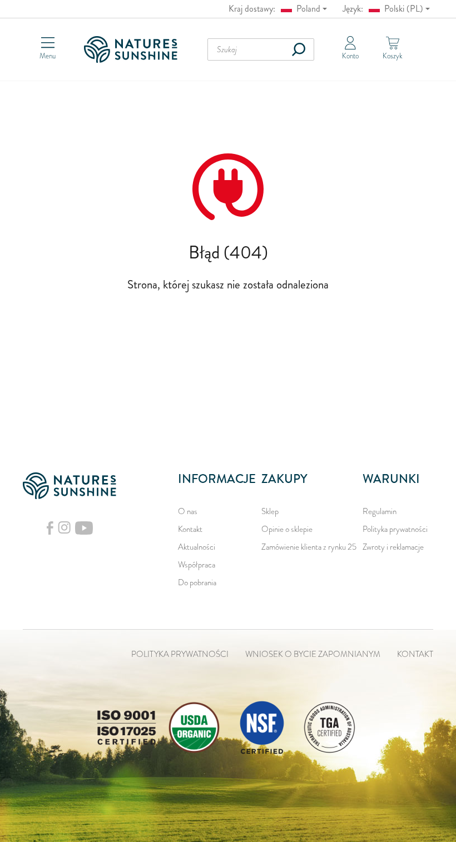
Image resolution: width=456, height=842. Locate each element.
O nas (187, 511)
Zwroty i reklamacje (393, 547)
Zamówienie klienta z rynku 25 (308, 547)
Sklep (270, 511)
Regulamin (379, 511)
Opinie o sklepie (287, 529)
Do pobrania (197, 582)
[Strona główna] (134, 49)
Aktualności (196, 547)
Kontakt (190, 529)
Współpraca (196, 565)
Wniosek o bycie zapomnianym (312, 654)
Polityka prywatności (395, 529)
